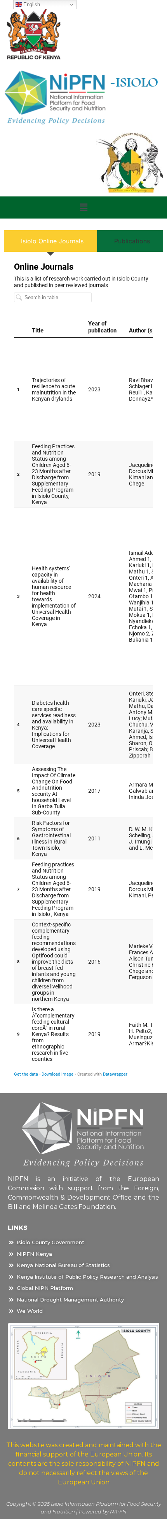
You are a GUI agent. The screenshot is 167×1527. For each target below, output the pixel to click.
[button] (83, 207)
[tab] (50, 241)
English (31, 4)
